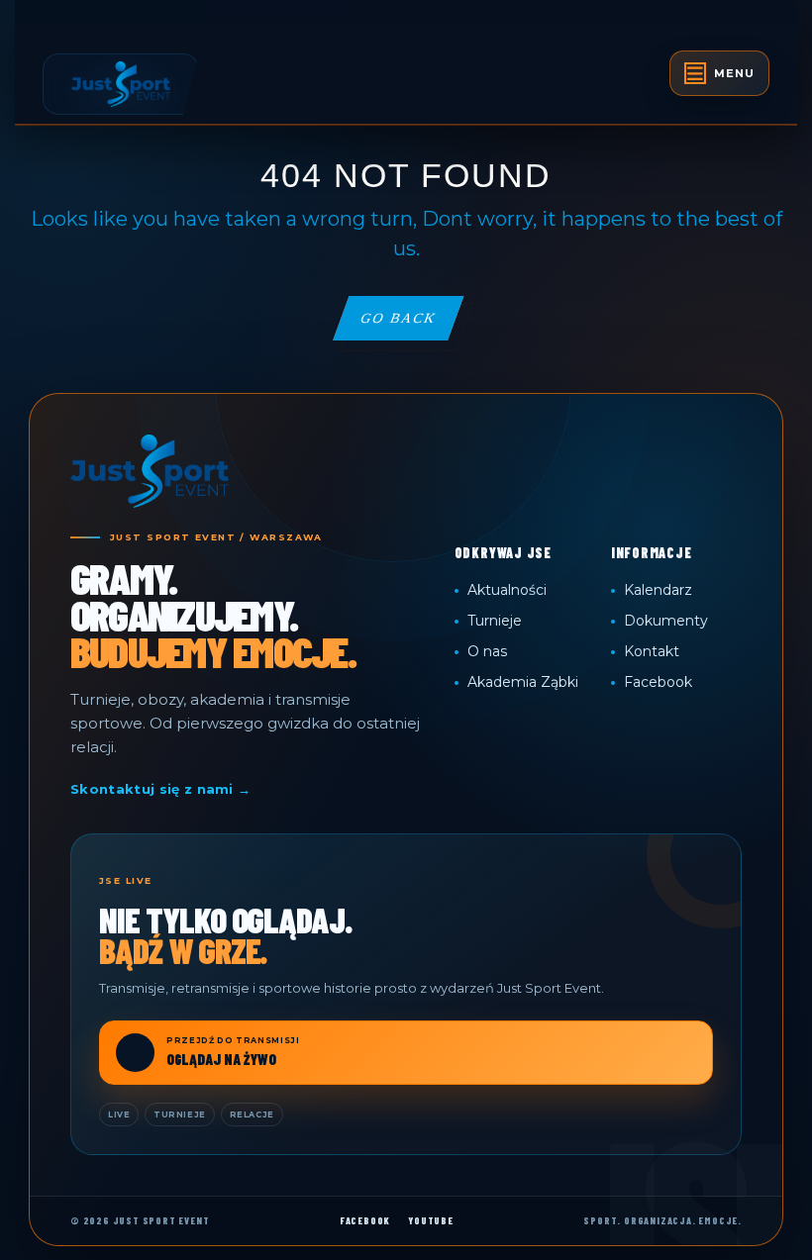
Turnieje (494, 621)
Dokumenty (666, 621)
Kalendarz (658, 590)
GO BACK (410, 325)
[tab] (719, 73)
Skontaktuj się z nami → (160, 789)
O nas (487, 651)
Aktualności (507, 590)
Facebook (658, 682)
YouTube (431, 1220)
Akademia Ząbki (522, 682)
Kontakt (651, 651)
